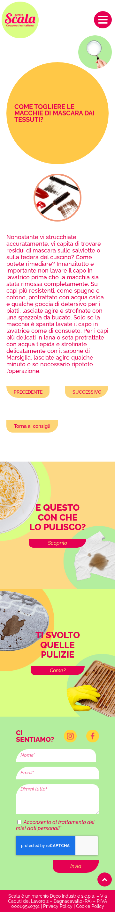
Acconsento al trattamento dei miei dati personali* (55, 825)
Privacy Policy (58, 906)
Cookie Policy (90, 906)
